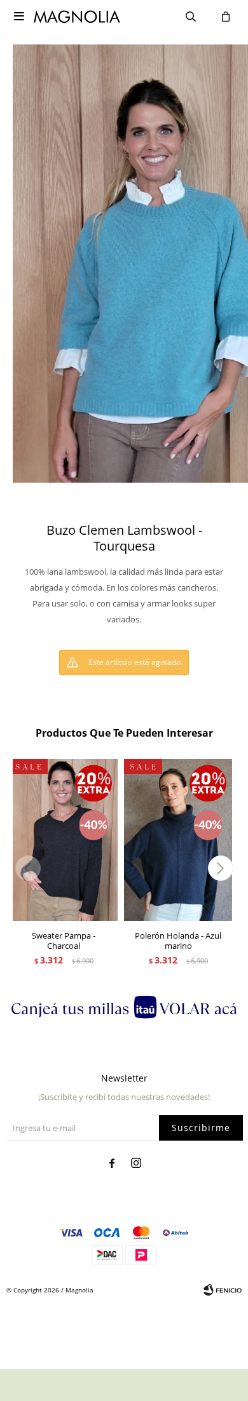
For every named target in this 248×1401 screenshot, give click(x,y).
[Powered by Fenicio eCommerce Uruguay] (222, 1289)
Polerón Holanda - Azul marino (178, 940)
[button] (220, 868)
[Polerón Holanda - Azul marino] (178, 840)
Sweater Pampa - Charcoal (63, 940)
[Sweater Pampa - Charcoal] (64, 840)
